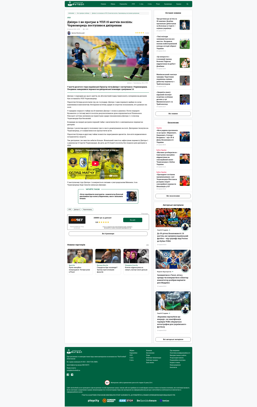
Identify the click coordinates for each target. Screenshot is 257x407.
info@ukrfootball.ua (73, 370)
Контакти (173, 367)
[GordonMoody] (108, 401)
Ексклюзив (150, 353)
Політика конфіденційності (180, 353)
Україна (159, 128)
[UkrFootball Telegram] (72, 375)
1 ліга (141, 4)
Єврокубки (123, 4)
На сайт (132, 220)
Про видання (174, 350)
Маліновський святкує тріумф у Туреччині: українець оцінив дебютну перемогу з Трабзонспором (167, 79)
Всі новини (173, 114)
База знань (150, 362)
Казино (178, 4)
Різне (158, 4)
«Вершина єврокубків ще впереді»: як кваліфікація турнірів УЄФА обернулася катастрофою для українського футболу (171, 321)
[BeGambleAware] (147, 401)
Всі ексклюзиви (173, 196)
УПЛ (133, 4)
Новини (103, 4)
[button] (187, 4)
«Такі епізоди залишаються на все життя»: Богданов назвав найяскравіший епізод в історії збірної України (167, 42)
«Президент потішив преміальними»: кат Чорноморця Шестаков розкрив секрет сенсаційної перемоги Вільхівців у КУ (167, 180)
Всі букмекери (108, 234)
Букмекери (168, 4)
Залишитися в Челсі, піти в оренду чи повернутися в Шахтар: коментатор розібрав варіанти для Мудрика (173, 279)
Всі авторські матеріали (173, 339)
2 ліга (149, 4)
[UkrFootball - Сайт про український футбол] (75, 4)
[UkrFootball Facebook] (68, 375)
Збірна (113, 4)
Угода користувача (177, 358)
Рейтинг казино (152, 360)
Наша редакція (175, 365)
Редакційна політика (177, 360)
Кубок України (161, 150)
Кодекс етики (175, 362)
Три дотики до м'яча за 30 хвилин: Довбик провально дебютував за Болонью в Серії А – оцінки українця (167, 23)
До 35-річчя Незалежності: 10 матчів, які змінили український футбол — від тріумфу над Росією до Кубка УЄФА (172, 237)
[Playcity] (93, 400)
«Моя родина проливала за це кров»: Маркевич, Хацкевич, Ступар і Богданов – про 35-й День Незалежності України (167, 136)
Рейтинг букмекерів (153, 358)
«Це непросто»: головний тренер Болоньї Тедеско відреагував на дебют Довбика (166, 61)
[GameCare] (164, 400)
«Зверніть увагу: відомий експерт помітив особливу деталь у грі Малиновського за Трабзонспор (165, 98)
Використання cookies (178, 355)
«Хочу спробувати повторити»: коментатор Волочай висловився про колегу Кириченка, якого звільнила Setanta (101, 196)
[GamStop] (126, 400)
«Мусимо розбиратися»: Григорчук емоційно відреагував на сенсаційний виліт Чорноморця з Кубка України (167, 158)
